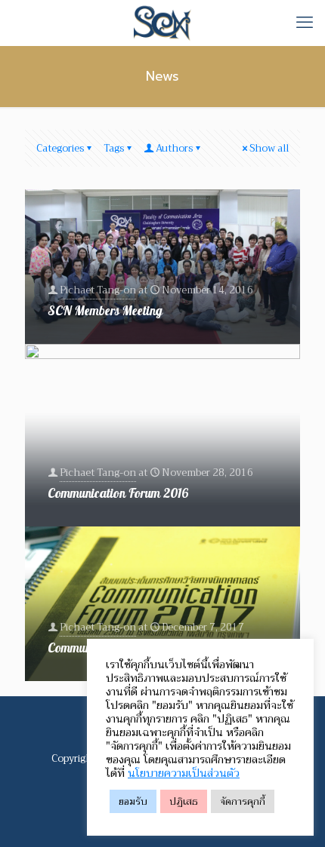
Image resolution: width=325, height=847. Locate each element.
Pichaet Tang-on (98, 290)
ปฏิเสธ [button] (183, 801)
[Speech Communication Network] (162, 22)
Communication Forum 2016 (118, 493)
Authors (174, 148)
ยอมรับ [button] (133, 801)
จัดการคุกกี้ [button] (242, 801)
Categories (60, 148)
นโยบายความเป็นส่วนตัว (184, 773)
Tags (114, 148)
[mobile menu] (304, 22)
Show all (269, 148)
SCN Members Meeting (105, 311)
